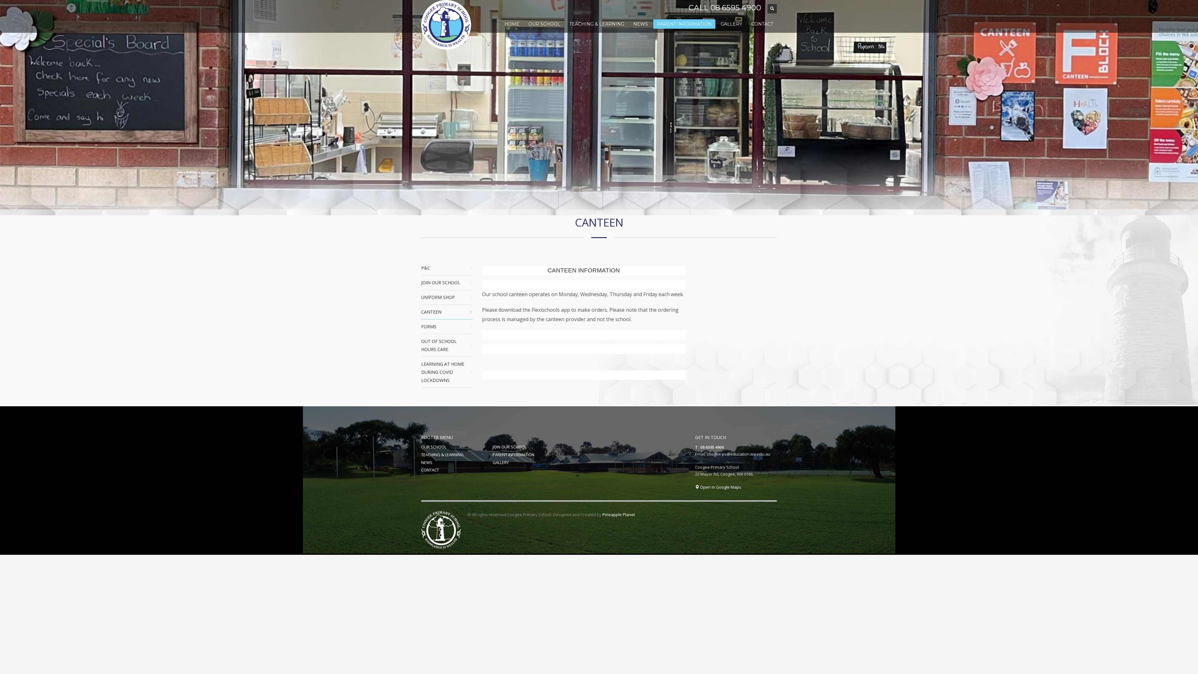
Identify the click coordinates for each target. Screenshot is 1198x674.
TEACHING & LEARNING (442, 454)
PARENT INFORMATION (513, 454)
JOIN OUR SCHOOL (510, 447)
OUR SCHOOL (433, 447)
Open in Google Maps (720, 487)
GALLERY (501, 462)
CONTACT (430, 470)
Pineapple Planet (618, 514)
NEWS (426, 462)
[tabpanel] (599, 107)
